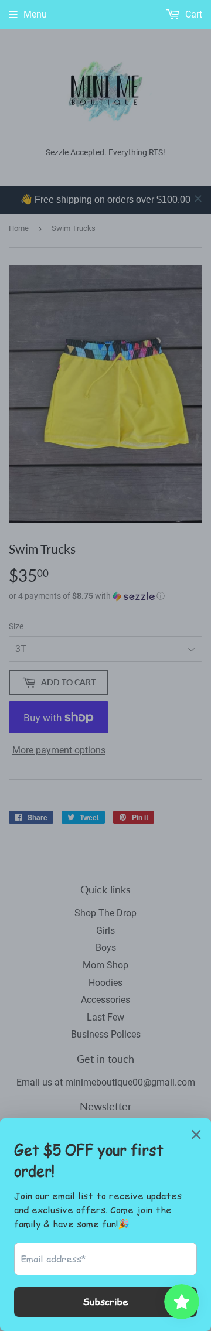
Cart (192, 14)
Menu (35, 14)
